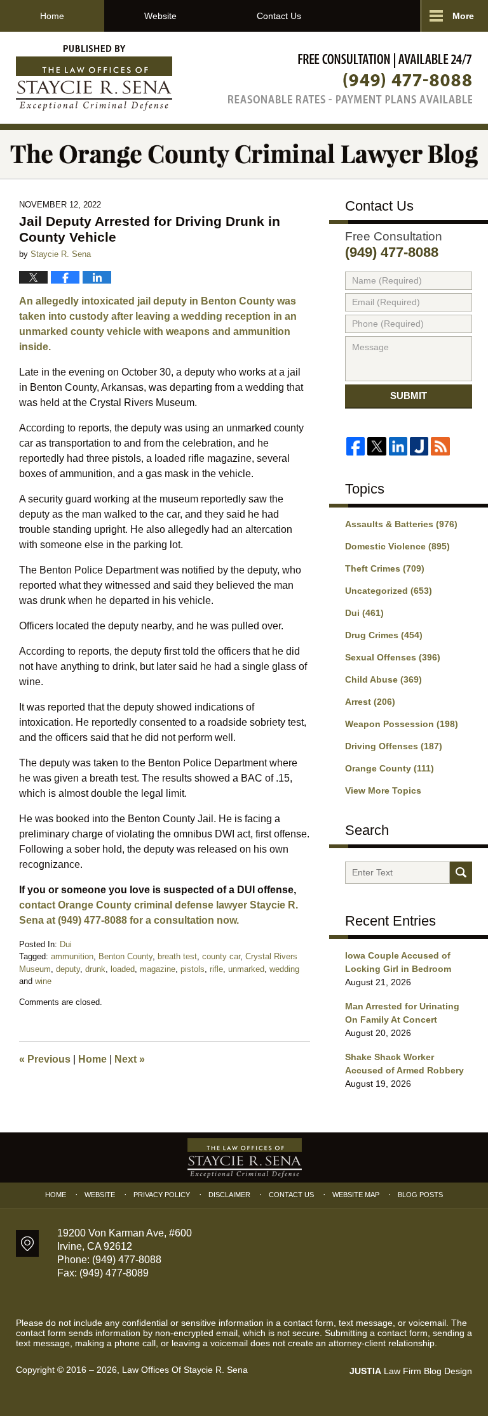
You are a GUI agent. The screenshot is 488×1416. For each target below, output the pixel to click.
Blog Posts (420, 1194)
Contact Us (279, 16)
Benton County (125, 956)
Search (461, 873)
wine (43, 981)
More (463, 16)
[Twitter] (376, 446)
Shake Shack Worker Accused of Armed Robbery (404, 1063)
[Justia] (419, 446)
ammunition (72, 956)
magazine (157, 969)
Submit (408, 395)
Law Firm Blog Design (410, 1371)
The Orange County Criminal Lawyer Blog (94, 78)
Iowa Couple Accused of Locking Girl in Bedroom (398, 962)
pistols (192, 969)
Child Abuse (383, 679)
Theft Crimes (384, 568)
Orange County (389, 768)
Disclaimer (229, 1194)
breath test (177, 956)
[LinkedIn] (398, 446)
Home (52, 16)
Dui (66, 944)
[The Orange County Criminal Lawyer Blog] (244, 154)
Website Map (355, 1194)
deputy (68, 969)
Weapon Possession (401, 724)
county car (221, 956)
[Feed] (440, 446)
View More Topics (383, 790)
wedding (284, 969)
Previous (45, 1059)
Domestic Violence (397, 546)
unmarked (246, 969)
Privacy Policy (161, 1194)
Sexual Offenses (392, 657)
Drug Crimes (384, 635)
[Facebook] (355, 446)
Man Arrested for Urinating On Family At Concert (402, 1013)
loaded (123, 969)
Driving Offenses (393, 746)
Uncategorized (388, 591)
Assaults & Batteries (401, 524)
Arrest (370, 702)
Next (129, 1059)
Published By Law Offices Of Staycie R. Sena (350, 78)
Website (160, 16)
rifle (216, 969)
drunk (95, 969)
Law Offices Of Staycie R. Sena (185, 1370)
